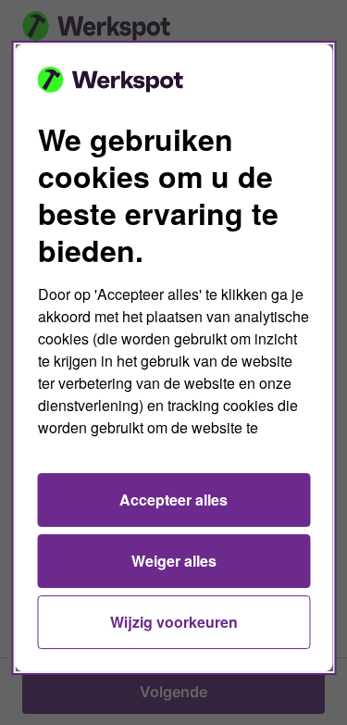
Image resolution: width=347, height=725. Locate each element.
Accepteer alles (173, 499)
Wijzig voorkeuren (174, 621)
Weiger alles (174, 560)
